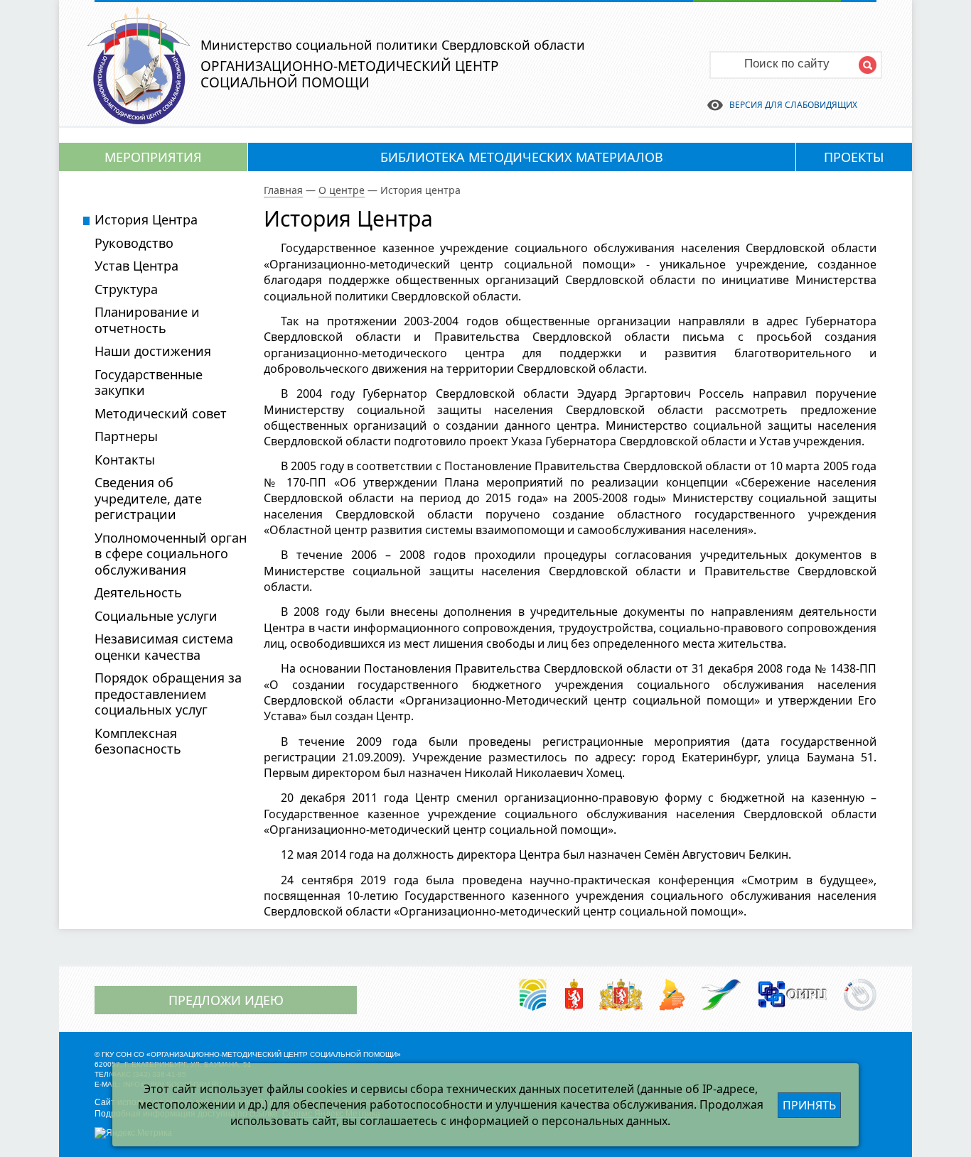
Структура (126, 289)
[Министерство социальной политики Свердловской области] (672, 995)
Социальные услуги (156, 615)
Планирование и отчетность (147, 320)
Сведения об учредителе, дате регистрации (148, 498)
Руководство (134, 242)
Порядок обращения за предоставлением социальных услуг (168, 693)
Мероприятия (153, 156)
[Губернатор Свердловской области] (574, 995)
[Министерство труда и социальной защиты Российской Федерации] (533, 995)
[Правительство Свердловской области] (621, 995)
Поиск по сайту (787, 63)
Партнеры (126, 436)
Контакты (125, 459)
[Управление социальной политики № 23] (722, 995)
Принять (809, 1105)
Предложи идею (226, 1000)
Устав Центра (136, 265)
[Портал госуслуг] (860, 995)
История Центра (146, 219)
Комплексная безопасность (138, 741)
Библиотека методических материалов (521, 156)
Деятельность (138, 592)
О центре (341, 190)
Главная (283, 190)
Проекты (854, 156)
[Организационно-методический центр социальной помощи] (138, 120)
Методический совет (161, 413)
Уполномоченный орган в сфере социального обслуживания (171, 553)
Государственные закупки (149, 382)
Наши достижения (153, 350)
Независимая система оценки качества (164, 646)
